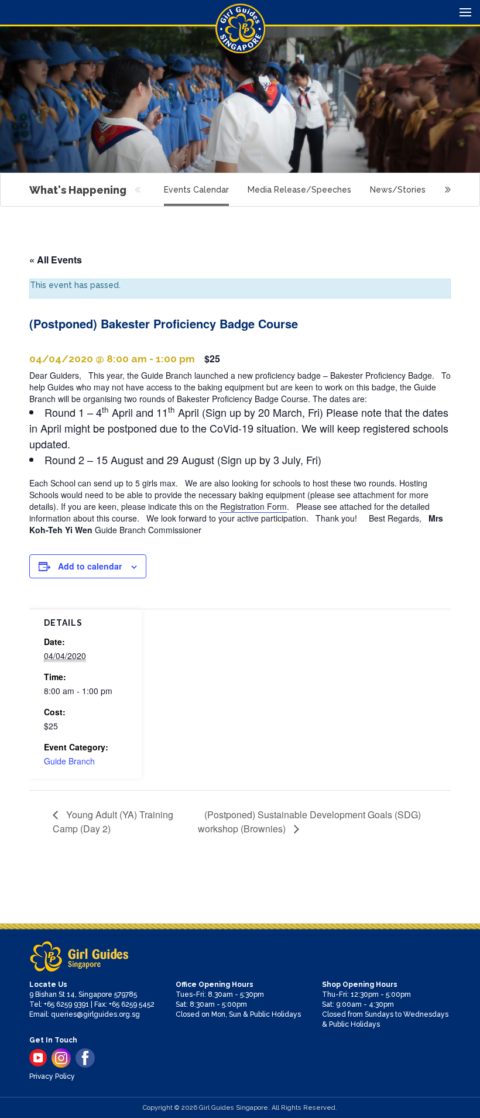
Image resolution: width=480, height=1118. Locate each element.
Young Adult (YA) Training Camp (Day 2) (113, 821)
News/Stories (398, 189)
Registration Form (253, 506)
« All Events (55, 259)
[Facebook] (85, 1058)
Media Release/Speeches (299, 189)
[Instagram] (61, 1058)
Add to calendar (90, 566)
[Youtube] (38, 1057)
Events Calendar (196, 189)
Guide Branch (69, 761)
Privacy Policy (52, 1076)
